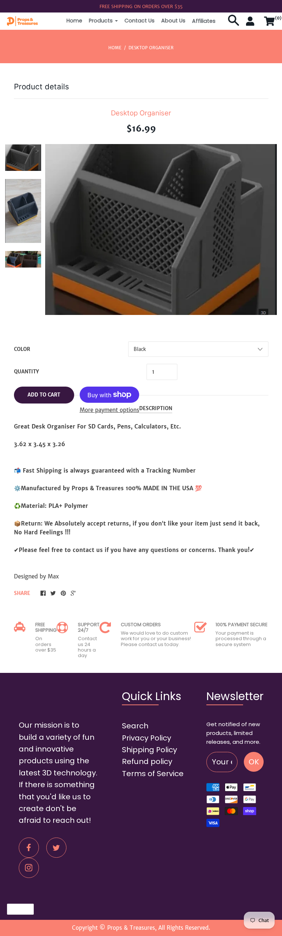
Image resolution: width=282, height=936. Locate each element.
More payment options (109, 409)
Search (135, 726)
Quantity (26, 372)
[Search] (233, 24)
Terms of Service (153, 773)
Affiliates (204, 21)
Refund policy (147, 761)
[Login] (251, 24)
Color (22, 349)
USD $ (17, 909)
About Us (173, 20)
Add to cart (44, 395)
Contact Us (139, 20)
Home (74, 20)
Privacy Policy (146, 738)
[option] (23, 157)
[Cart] (269, 24)
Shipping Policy (149, 750)
